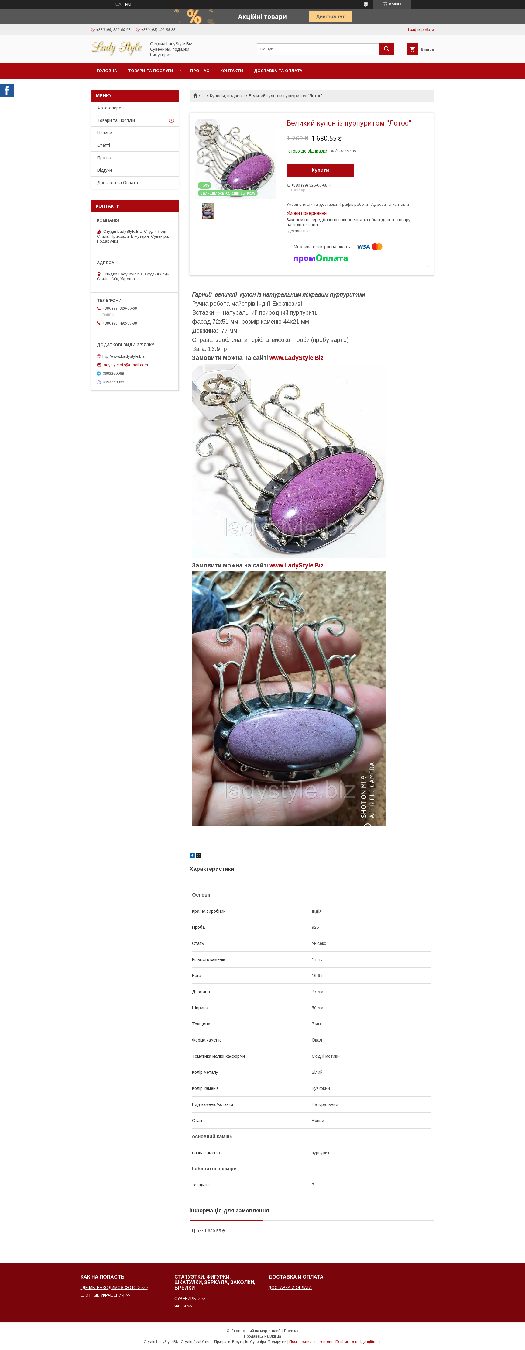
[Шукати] (386, 49)
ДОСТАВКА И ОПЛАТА (290, 1287)
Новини (104, 132)
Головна (107, 70)
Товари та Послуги (116, 120)
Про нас (199, 70)
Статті (103, 145)
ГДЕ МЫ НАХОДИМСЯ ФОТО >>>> (114, 1287)
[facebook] (192, 856)
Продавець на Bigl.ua (262, 1336)
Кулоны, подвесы (227, 95)
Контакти (231, 70)
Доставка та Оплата (278, 70)
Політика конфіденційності (358, 1342)
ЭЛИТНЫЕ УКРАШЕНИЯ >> (105, 1295)
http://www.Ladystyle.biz (123, 356)
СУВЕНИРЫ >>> (189, 1298)
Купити (320, 170)
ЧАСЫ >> (183, 1306)
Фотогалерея (110, 107)
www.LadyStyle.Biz (296, 357)
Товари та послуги (150, 70)
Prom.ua (291, 1331)
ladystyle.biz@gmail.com (125, 365)
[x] (198, 856)
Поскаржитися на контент (311, 1342)
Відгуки (104, 170)
